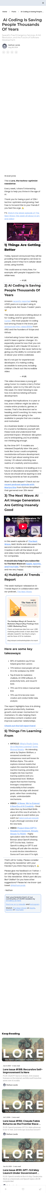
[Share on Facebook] (3, 52)
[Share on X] (8, 52)
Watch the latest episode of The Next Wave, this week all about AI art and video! (22, 216)
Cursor (7, 320)
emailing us (11, 900)
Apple (32, 908)
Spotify (9, 909)
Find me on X (12, 904)
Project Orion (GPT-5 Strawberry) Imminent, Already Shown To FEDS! (24, 831)
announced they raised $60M (18, 326)
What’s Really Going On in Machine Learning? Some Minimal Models (24, 747)
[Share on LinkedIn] (16, 52)
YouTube (19, 909)
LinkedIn (21, 904)
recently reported (21, 301)
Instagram (34, 904)
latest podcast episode (29, 818)
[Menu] (43, 3)
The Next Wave (19, 908)
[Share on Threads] (12, 52)
